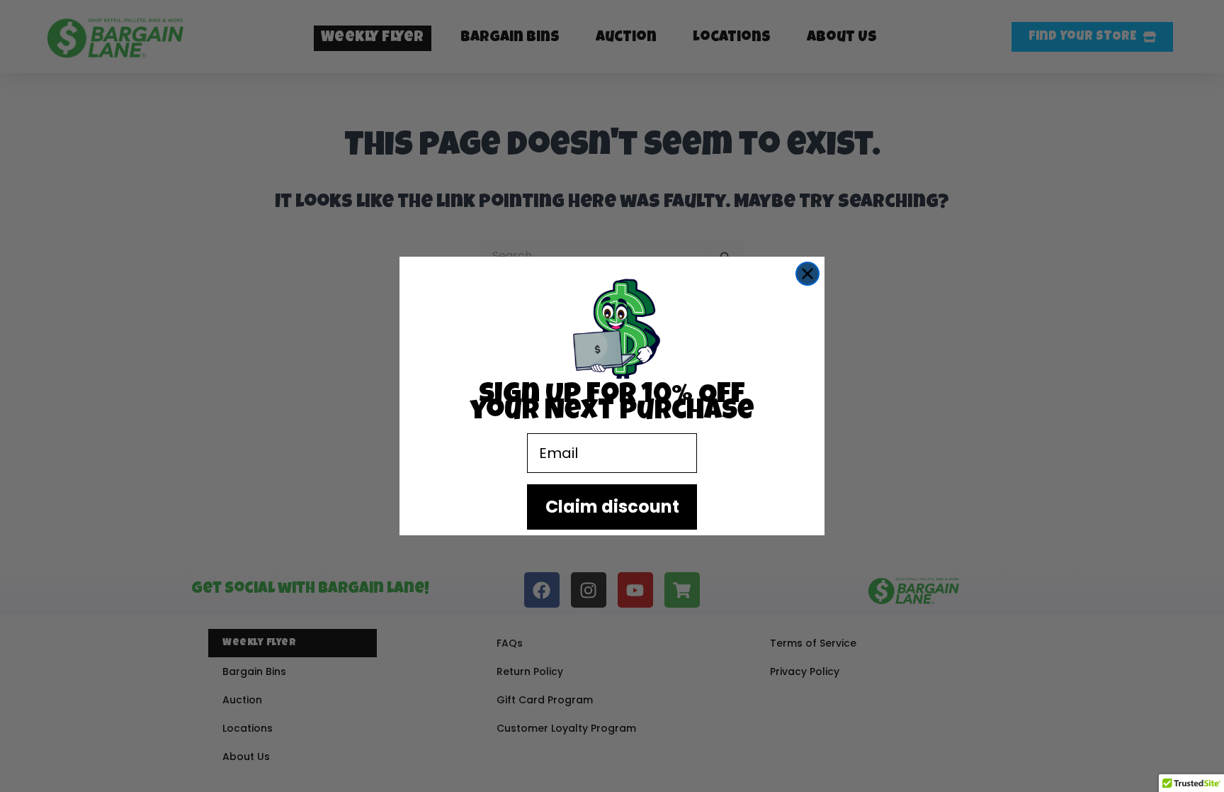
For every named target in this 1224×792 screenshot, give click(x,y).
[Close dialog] (807, 273)
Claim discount (612, 506)
